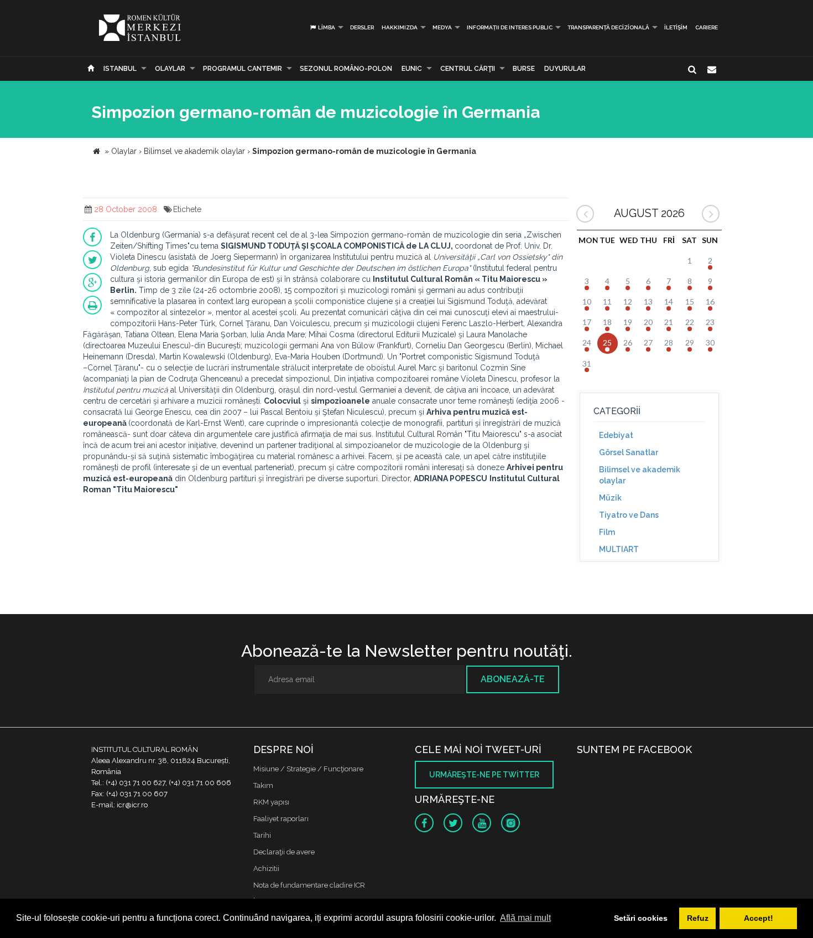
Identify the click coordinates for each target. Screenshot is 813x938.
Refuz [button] (697, 918)
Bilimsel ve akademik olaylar (639, 475)
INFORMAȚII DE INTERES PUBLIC (510, 27)
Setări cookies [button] (641, 918)
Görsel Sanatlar (628, 452)
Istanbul (120, 69)
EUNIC (412, 69)
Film (607, 532)
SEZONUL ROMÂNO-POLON (346, 69)
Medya (442, 27)
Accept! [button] (758, 918)
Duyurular (565, 69)
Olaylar (170, 69)
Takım (263, 785)
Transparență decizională (608, 27)
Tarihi (262, 835)
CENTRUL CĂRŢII (467, 69)
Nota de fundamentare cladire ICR (309, 885)
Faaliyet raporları (281, 819)
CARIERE (706, 27)
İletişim (675, 27)
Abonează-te (513, 679)
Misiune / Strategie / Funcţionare (308, 769)
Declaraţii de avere (284, 852)
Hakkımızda (400, 27)
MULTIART (619, 549)
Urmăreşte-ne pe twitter (484, 774)
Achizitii (266, 868)
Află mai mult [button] (525, 917)
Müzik (610, 497)
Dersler (362, 27)
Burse (524, 69)
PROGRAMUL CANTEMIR (242, 69)
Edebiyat (616, 435)
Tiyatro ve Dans (629, 515)
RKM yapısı (271, 802)
